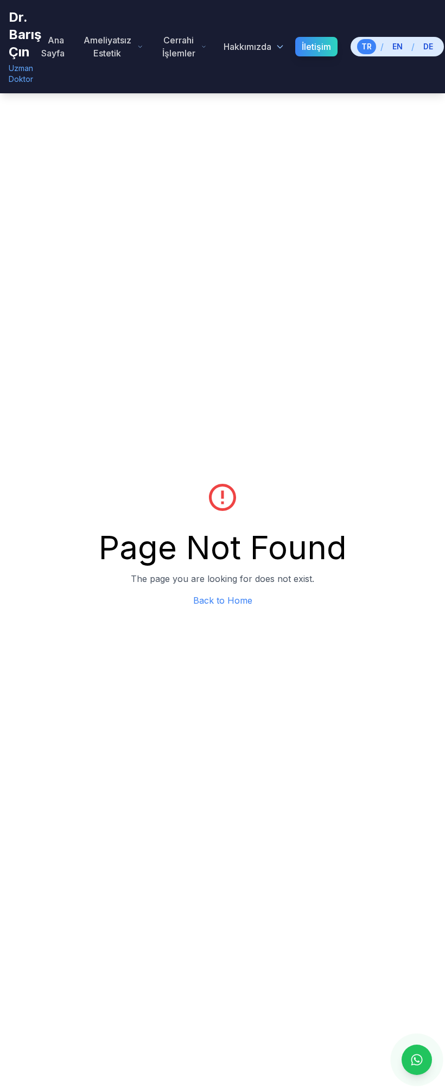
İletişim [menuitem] (316, 46)
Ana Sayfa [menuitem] (53, 47)
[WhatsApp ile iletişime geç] (417, 1060)
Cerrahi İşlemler (178, 47)
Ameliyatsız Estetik (107, 47)
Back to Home (222, 600)
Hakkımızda (247, 46)
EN (397, 46)
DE (428, 46)
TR (366, 46)
